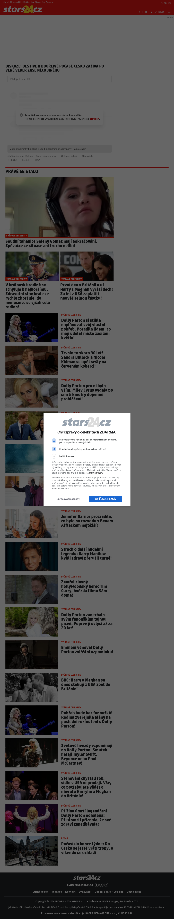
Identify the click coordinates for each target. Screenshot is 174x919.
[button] (87, 456)
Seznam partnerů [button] (94, 472)
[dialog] (87, 459)
